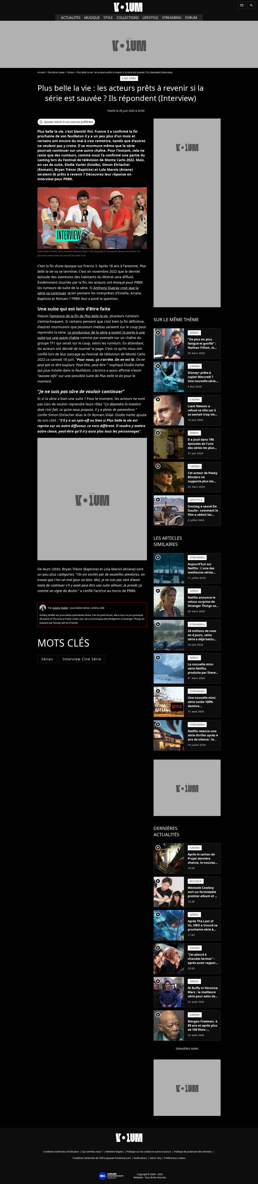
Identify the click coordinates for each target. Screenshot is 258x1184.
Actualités (70, 17)
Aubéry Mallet (60, 608)
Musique (92, 17)
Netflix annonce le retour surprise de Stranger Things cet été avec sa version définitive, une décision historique (202, 607)
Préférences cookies (174, 1158)
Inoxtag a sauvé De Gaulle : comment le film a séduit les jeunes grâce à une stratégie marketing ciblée (203, 516)
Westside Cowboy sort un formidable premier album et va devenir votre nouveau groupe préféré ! (203, 898)
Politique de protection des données (193, 1151)
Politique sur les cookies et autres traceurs (149, 1151)
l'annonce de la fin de (78, 316)
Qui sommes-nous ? (92, 1151)
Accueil (41, 72)
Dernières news (56, 72)
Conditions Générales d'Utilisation (61, 1151)
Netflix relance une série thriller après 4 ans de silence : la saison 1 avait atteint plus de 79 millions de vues (203, 741)
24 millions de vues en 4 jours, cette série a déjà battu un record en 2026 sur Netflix (202, 639)
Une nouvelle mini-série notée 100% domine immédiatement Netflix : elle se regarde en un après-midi (202, 710)
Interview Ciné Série (82, 659)
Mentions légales (115, 1151)
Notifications (140, 1158)
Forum (191, 17)
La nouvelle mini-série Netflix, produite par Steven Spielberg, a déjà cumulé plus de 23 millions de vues (203, 674)
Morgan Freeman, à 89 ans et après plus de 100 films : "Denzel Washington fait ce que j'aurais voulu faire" (202, 1033)
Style (108, 17)
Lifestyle (150, 17)
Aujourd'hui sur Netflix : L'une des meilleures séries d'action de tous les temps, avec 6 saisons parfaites (202, 574)
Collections (128, 17)
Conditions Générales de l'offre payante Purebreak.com (102, 1158)
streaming (171, 17)
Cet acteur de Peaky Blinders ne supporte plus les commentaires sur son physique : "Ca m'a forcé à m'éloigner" (202, 485)
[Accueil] (129, 7)
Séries (70, 72)
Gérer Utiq (155, 1158)
